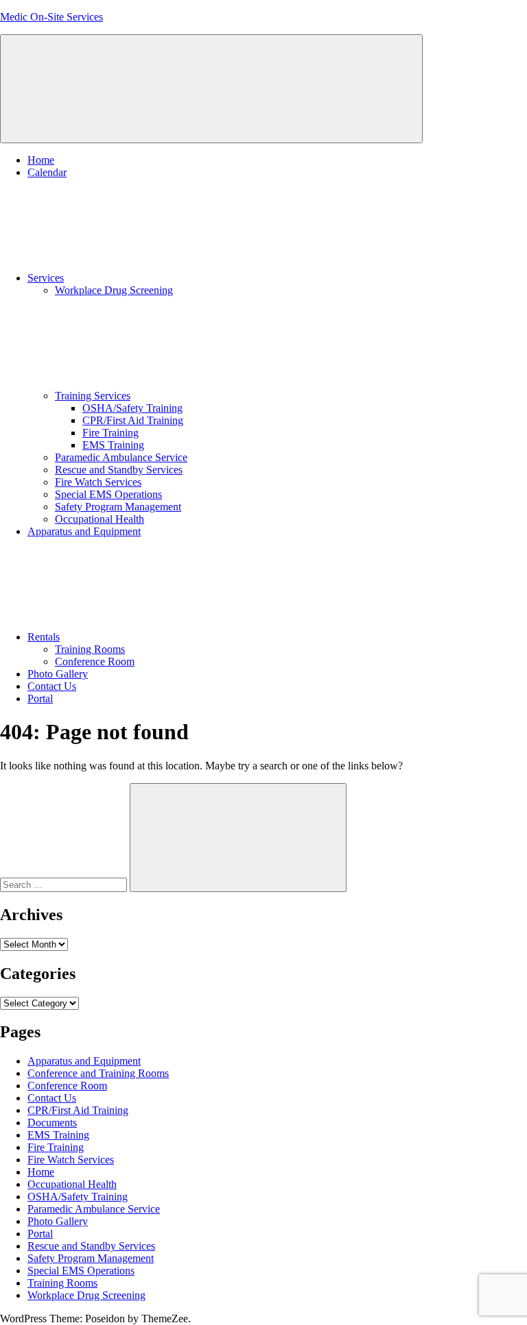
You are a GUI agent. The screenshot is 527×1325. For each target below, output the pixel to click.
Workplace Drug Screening (114, 290)
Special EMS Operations (108, 494)
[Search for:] (65, 884)
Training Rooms (90, 649)
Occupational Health (99, 519)
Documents (52, 1122)
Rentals (43, 637)
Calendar (47, 172)
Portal (40, 698)
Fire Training (110, 432)
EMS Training (113, 445)
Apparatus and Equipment (84, 531)
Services (45, 278)
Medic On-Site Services (51, 17)
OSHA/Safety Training (132, 408)
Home (40, 160)
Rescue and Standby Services (119, 469)
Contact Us (51, 686)
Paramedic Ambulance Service (121, 457)
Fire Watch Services (98, 482)
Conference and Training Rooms (98, 1073)
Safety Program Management (118, 506)
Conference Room (94, 661)
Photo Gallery (57, 674)
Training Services (92, 395)
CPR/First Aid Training (132, 420)
